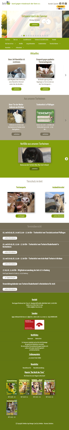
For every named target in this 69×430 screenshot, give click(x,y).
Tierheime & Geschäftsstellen (41, 39)
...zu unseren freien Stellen (34, 358)
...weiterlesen (34, 24)
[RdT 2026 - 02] (11, 387)
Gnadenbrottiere (42, 43)
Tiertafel (54, 39)
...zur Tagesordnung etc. (10, 277)
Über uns (15, 39)
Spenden (56, 4)
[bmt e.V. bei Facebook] (60, 4)
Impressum (30, 338)
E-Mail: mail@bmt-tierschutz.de (34, 307)
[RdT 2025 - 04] (37, 387)
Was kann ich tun (9, 43)
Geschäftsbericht (27, 39)
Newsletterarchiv (27, 368)
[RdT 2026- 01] (24, 387)
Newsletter (7, 47)
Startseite (7, 39)
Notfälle (21, 43)
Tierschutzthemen (54, 43)
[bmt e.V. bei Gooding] (65, 4)
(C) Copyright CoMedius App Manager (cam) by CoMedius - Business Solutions (34, 423)
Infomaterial (19, 47)
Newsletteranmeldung (38, 368)
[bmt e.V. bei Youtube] (63, 4)
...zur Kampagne (20, 216)
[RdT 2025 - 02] (11, 407)
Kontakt (50, 4)
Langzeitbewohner (30, 43)
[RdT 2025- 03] (49, 387)
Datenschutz (38, 338)
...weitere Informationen (58, 216)
